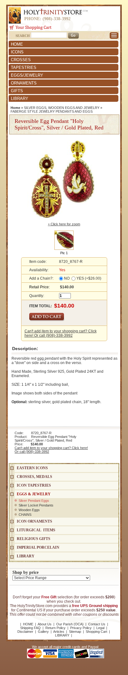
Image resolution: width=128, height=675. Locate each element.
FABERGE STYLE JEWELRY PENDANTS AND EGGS (52, 111)
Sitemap (75, 631)
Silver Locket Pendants (36, 505)
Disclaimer (25, 631)
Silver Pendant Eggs (34, 500)
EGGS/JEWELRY (27, 75)
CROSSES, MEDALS (34, 477)
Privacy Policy (81, 628)
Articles (58, 631)
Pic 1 (64, 253)
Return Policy (55, 628)
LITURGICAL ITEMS (36, 530)
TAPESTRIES (23, 67)
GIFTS (17, 90)
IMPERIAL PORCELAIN (38, 547)
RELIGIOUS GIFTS (33, 539)
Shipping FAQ (30, 628)
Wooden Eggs (29, 510)
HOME (17, 44)
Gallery (43, 631)
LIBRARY (19, 98)
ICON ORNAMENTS (34, 521)
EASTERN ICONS (32, 468)
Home (15, 108)
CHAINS (25, 514)
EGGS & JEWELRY (34, 494)
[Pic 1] (64, 240)
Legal (100, 628)
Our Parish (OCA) (70, 624)
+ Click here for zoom (64, 224)
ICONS (17, 52)
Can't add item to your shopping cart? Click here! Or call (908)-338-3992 (61, 333)
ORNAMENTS (24, 83)
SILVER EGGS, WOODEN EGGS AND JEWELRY (61, 108)
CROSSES (21, 59)
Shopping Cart (96, 631)
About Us (45, 624)
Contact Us (96, 624)
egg (41, 358)
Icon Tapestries (34, 485)
